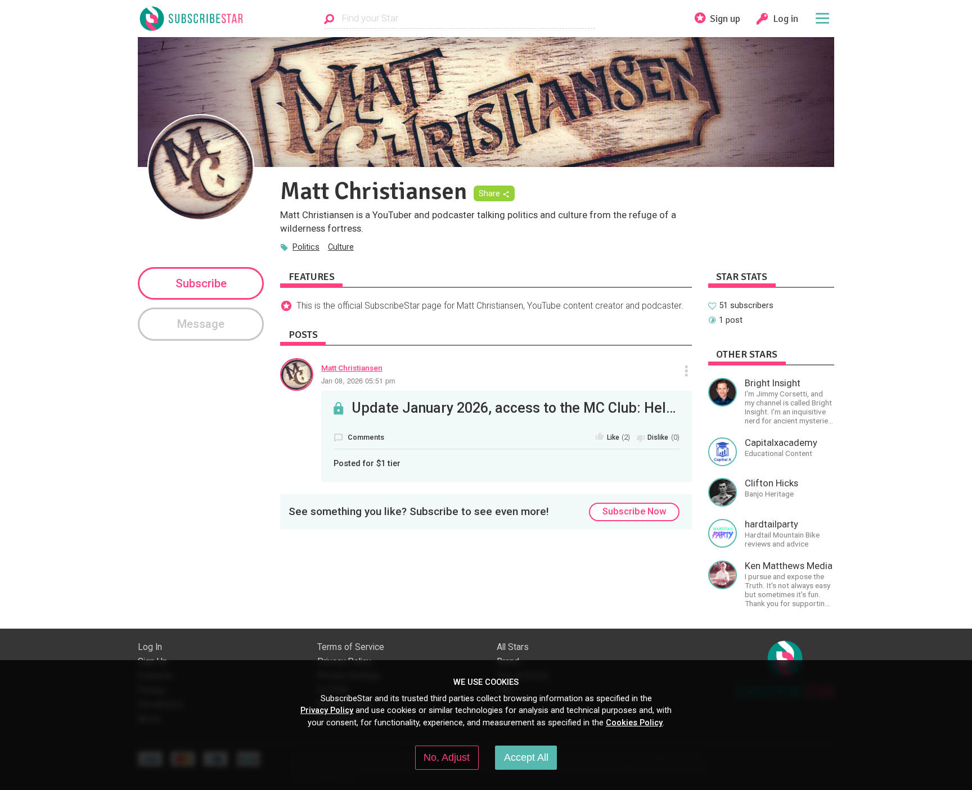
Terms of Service (350, 647)
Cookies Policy (634, 722)
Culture (341, 247)
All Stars (513, 647)
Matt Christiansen (351, 367)
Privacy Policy (326, 710)
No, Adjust (447, 757)
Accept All (526, 757)
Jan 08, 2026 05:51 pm (358, 380)
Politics (306, 247)
